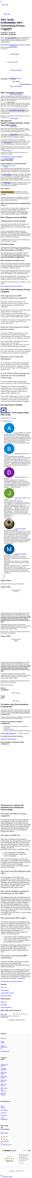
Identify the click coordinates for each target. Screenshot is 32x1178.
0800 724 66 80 (9, 733)
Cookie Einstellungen (6, 1007)
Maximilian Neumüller (21, 554)
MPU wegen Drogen (4, 1084)
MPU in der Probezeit (4, 1094)
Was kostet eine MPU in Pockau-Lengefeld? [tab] (14, 815)
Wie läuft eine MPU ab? (4, 1065)
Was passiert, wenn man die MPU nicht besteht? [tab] (14, 957)
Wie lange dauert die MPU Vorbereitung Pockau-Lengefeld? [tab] (14, 297)
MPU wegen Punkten (4, 1081)
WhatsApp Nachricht (6, 995)
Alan (16, 432)
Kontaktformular (5, 1051)
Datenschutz (4, 1004)
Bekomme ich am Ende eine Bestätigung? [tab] (12, 358)
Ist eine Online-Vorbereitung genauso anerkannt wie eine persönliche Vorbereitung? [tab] (15, 375)
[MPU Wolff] (4, 4)
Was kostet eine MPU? (3, 1069)
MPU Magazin (4, 1110)
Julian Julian (18, 498)
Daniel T (17, 477)
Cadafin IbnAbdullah (20, 528)
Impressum (3, 1002)
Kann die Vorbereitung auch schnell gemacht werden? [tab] (15, 328)
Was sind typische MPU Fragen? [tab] (14, 918)
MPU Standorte (3, 1107)
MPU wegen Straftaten (4, 1077)
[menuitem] (19, 78)
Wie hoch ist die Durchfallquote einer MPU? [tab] (16, 872)
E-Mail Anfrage (5, 990)
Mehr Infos (25, 1150)
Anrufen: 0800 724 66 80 (7, 993)
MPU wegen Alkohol (4, 1073)
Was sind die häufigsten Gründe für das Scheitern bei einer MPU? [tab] (15, 892)
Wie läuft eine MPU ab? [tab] (10, 835)
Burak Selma (18, 453)
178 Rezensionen (7, 421)
